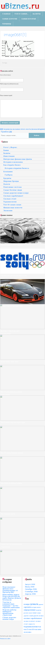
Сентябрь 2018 (31, 591)
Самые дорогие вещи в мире (16, 193)
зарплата (27, 607)
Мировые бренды (11, 181)
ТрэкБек (6, 132)
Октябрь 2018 (31, 589)
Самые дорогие (9, 19)
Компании (8, 171)
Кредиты (7, 178)
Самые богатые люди (12, 190)
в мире (27, 604)
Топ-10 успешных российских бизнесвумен (11, 393)
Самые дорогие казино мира (9, 618)
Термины (6, 24)
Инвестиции (9, 156)
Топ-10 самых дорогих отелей (12, 453)
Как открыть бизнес (12, 165)
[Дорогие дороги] (22, 420)
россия (26, 613)
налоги (39, 607)
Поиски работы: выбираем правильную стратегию (9, 612)
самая (30, 613)
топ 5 (26, 629)
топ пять (37, 629)
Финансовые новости (12, 207)
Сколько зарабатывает (13, 196)
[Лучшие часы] (22, 511)
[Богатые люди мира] (22, 359)
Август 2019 (30, 584)
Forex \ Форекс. (10, 147)
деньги (34, 604)
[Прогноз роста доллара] (22, 242)
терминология (31, 626)
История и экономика (13, 162)
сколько (41, 616)
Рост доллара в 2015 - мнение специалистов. (12, 246)
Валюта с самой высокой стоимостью (10, 332)
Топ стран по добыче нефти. (11, 483)
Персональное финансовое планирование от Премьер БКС (10, 589)
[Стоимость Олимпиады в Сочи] (22, 273)
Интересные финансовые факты (17, 159)
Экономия (7, 210)
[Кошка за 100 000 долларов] (22, 574)
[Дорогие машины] (22, 303)
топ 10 (31, 629)
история (34, 607)
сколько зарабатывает (33, 618)
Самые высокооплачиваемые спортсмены (11, 545)
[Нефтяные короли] (22, 481)
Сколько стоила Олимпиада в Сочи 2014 (14, 276)
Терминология (9, 202)
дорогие (40, 604)
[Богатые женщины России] (22, 389)
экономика (27, 632)
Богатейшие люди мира (9, 361)
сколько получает (29, 621)
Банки (6, 150)
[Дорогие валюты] (22, 328)
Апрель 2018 (30, 594)
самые (34, 613)
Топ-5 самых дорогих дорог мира (13, 422)
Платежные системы (12, 187)
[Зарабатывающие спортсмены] (22, 542)
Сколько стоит (9, 199)
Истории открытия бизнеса (17, 168)
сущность (31, 624)
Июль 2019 (29, 587)
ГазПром (8, 175)
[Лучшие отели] (22, 450)
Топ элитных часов (8, 514)
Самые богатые (28, 19)
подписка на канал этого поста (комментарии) (22, 129)
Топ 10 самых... (22, 14)
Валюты (37, 14)
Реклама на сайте (5, 638)
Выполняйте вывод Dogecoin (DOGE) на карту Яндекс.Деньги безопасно (12, 597)
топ (39, 627)
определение (29, 610)
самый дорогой (33, 616)
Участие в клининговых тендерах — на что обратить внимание (11, 604)
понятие (38, 610)
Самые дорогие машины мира (12, 306)
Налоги (6, 184)
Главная (6, 14)
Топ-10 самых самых (12, 205)
